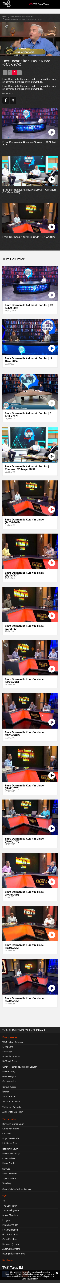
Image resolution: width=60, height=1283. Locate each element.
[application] (30, 641)
